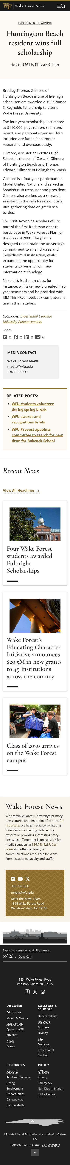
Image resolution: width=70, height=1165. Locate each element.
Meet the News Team (26, 899)
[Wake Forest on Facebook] (27, 993)
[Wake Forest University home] (7, 6)
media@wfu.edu (20, 366)
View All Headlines (19, 490)
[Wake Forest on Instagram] (43, 993)
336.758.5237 (41, 844)
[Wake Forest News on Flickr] (13, 879)
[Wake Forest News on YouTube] (20, 879)
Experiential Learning (35, 23)
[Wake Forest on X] (35, 993)
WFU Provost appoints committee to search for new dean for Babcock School (37, 435)
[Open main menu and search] (61, 6)
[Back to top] (35, 1152)
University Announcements (22, 321)
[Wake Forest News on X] (27, 879)
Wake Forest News (29, 6)
